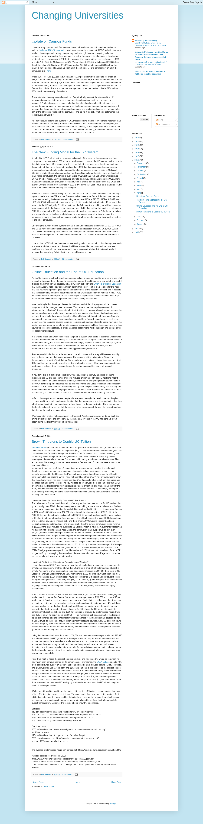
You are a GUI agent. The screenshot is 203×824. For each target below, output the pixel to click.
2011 (136, 160)
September (142, 174)
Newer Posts (38, 782)
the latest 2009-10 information (52, 50)
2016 (136, 141)
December (141, 163)
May (139, 189)
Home (77, 782)
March (140, 216)
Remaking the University (146, 40)
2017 (136, 138)
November (141, 167)
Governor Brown (39, 447)
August (140, 178)
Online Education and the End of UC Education (68, 272)
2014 (136, 149)
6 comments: (68, 139)
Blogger (113, 803)
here (49, 71)
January (140, 224)
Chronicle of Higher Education (107, 284)
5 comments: (67, 774)
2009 (136, 232)
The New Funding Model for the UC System (65, 152)
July (139, 182)
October (140, 171)
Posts (160, 120)
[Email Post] (77, 139)
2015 (136, 145)
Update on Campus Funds (52, 41)
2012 (136, 156)
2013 (136, 152)
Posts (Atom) (48, 787)
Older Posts (116, 782)
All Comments (164, 125)
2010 (136, 229)
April (139, 193)
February (141, 220)
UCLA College (103, 662)
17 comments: (68, 259)
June (139, 185)
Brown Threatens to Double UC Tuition (61, 442)
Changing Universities (78, 15)
